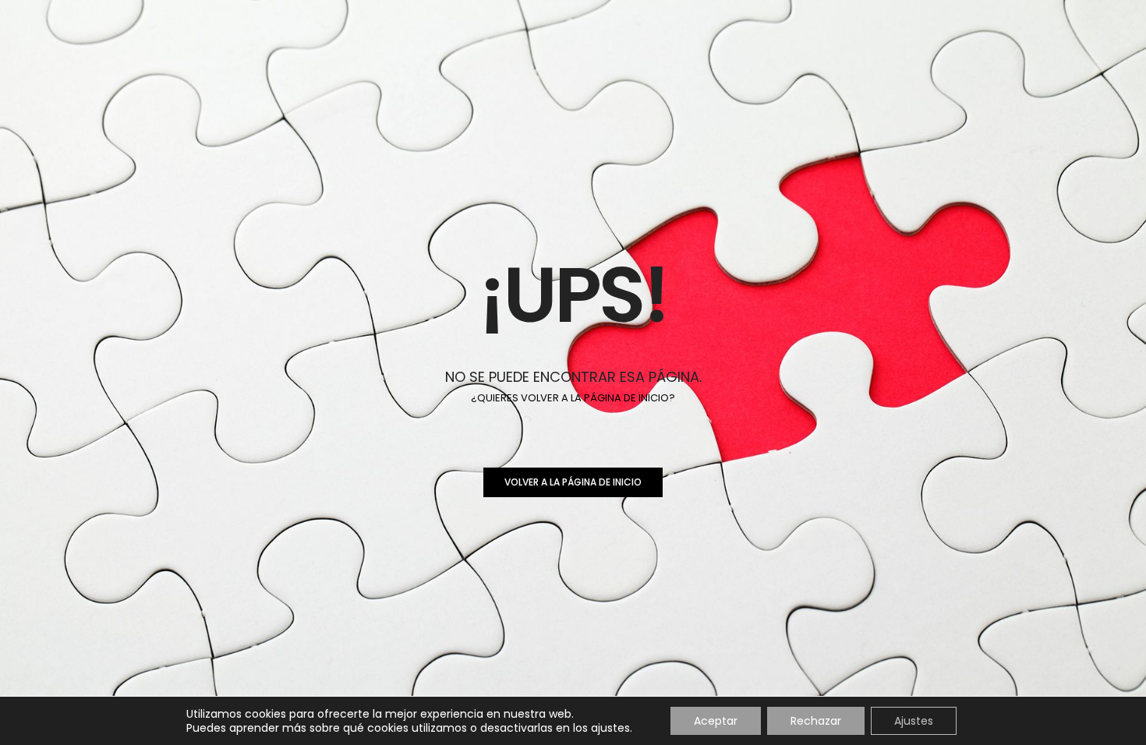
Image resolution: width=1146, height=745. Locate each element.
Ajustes (913, 721)
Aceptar (715, 721)
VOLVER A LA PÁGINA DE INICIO (573, 482)
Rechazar (816, 721)
